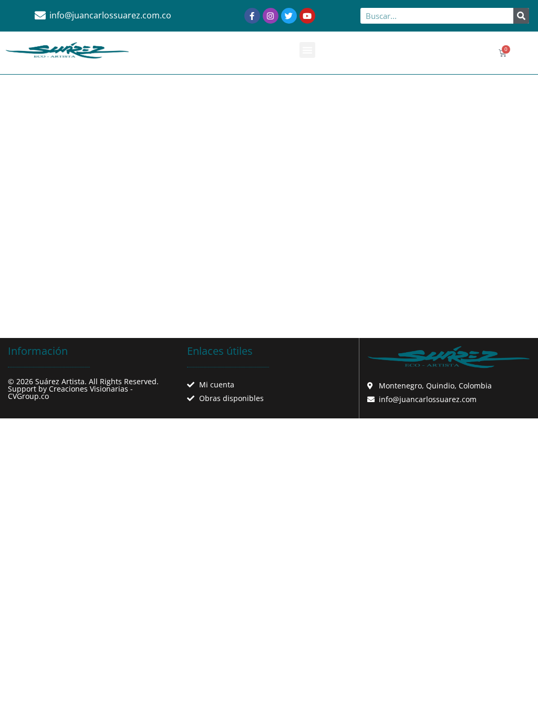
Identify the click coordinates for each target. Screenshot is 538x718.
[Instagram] (270, 16)
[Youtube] (307, 16)
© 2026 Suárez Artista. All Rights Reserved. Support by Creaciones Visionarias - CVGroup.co (83, 388)
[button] (307, 50)
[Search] (521, 16)
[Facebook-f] (252, 16)
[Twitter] (289, 16)
